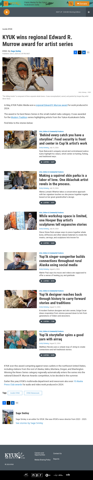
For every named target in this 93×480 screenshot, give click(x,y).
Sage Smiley (16, 51)
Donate (83, 3)
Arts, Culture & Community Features (51, 131)
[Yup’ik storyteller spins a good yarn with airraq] (20, 339)
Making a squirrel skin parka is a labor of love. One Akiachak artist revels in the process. (63, 179)
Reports (56, 459)
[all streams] (89, 12)
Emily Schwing (44, 148)
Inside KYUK (7, 29)
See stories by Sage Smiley (29, 423)
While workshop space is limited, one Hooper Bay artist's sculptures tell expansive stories (63, 220)
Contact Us (57, 453)
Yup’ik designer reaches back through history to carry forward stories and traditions (62, 298)
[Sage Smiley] (7, 417)
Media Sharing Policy (42, 460)
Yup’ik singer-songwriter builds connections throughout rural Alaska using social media (62, 260)
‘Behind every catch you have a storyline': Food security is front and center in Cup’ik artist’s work (63, 139)
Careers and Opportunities (40, 454)
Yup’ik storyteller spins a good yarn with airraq (61, 337)
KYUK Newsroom (33, 393)
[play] (7, 12)
